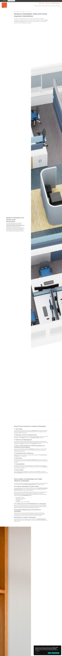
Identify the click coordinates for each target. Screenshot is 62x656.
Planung (36, 5)
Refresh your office (56, 5)
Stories (39, 5)
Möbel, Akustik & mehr (46, 5)
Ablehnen (49, 652)
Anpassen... (37, 652)
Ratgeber (23, 11)
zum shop (4, 0)
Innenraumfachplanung (11, 0)
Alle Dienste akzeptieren (55, 652)
